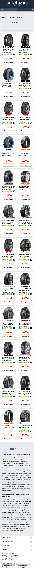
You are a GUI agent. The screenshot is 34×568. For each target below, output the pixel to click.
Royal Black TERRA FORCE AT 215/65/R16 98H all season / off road (25, 85)
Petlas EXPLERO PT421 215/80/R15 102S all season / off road (8, 119)
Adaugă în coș (9, 62)
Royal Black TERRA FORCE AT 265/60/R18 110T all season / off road (8, 359)
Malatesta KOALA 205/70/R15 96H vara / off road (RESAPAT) (8, 85)
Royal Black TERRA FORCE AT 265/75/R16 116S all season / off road (25, 393)
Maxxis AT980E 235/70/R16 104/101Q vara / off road (8, 427)
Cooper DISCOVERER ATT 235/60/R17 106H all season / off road (8, 325)
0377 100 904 (11, 558)
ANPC (3, 559)
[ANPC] (9, 566)
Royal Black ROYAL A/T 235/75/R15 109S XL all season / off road (25, 51)
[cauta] (24, 9)
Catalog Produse (6, 9)
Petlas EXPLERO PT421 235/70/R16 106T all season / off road (25, 119)
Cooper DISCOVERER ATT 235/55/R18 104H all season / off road (8, 393)
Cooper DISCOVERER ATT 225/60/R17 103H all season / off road (25, 427)
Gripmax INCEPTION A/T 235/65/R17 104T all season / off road (25, 256)
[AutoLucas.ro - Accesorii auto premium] (17, 3)
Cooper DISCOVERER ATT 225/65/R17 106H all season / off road (8, 222)
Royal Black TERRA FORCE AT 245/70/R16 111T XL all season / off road (8, 188)
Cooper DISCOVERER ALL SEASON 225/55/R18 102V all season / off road (25, 222)
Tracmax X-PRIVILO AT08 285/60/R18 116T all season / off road (8, 51)
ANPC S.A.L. (8, 559)
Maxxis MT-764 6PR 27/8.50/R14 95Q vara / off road (25, 188)
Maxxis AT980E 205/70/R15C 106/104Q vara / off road (25, 153)
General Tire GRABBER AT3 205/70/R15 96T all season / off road (25, 359)
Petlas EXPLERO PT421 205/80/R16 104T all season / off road (8, 256)
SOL (12, 559)
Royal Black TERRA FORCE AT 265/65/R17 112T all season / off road (25, 325)
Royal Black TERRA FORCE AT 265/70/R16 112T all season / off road (25, 290)
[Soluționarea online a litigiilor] (23, 566)
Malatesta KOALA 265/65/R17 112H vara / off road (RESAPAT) (8, 153)
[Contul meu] (28, 9)
